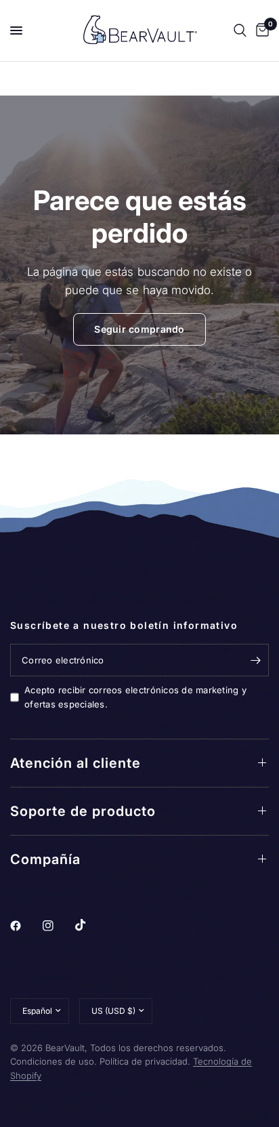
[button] (139, 329)
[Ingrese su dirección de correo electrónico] (255, 660)
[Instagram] (57, 926)
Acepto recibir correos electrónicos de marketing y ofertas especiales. (135, 697)
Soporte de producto (83, 811)
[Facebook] (25, 926)
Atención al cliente (75, 763)
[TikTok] (90, 925)
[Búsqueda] (240, 30)
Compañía (45, 859)
